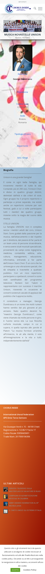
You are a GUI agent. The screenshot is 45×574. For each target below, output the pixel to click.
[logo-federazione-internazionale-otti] (18, 9)
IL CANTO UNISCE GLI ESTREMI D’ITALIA (25, 510)
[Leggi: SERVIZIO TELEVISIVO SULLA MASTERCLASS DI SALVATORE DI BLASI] (5, 489)
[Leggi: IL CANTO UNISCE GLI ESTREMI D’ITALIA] (5, 511)
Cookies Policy (29, 570)
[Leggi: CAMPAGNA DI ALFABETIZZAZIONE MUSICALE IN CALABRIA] (5, 496)
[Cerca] (33, 9)
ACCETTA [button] (15, 570)
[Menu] (39, 9)
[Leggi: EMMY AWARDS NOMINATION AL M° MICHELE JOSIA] (5, 504)
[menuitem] (33, 9)
